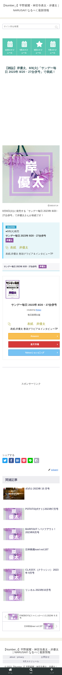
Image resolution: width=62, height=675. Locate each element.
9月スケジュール (31, 661)
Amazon (35, 336)
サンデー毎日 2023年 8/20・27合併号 (34, 304)
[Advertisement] (31, 110)
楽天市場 (35, 344)
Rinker (38, 310)
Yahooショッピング (34, 352)
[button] (56, 27)
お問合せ (45, 657)
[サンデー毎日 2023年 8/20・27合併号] (17, 460)
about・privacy (17, 657)
